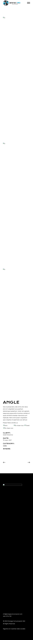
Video (5, 446)
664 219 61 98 (7, 616)
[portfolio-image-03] (16, 330)
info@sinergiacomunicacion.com (12, 614)
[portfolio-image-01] (16, 79)
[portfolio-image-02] (16, 205)
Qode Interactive (8, 435)
